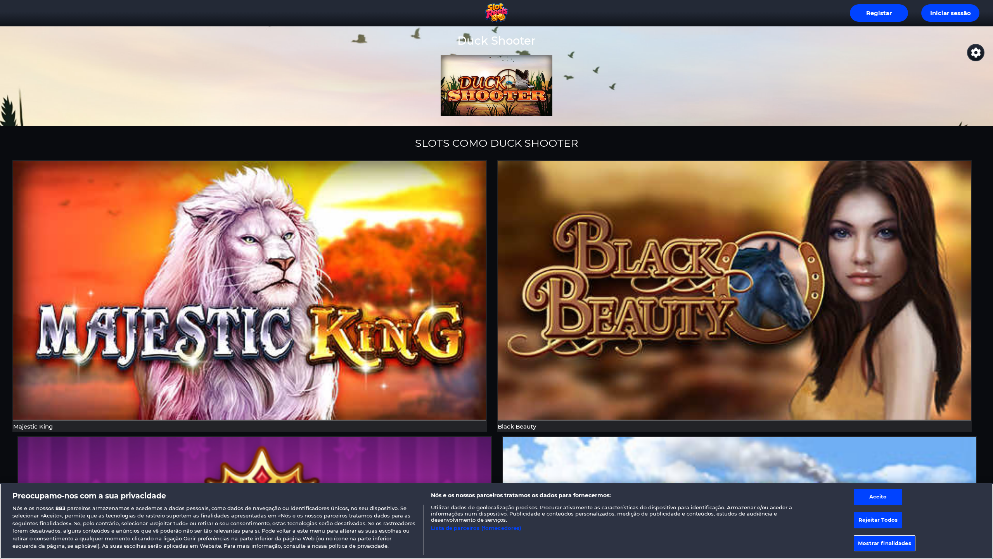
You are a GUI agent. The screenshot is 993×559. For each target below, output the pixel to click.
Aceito (878, 497)
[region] (496, 521)
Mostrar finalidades (884, 543)
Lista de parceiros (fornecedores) (476, 528)
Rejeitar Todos (878, 520)
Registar (879, 13)
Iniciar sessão (950, 13)
